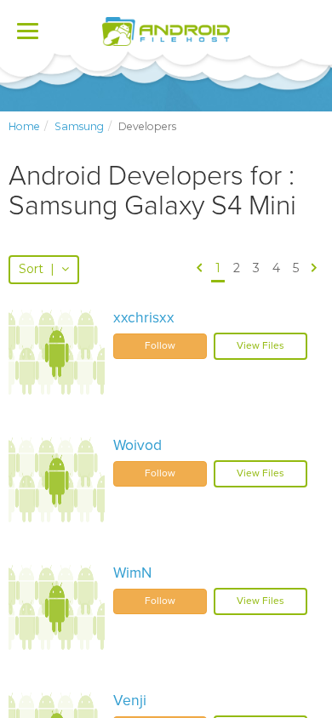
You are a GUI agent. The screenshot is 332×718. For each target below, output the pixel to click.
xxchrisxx (144, 318)
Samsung (79, 126)
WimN (132, 573)
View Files (260, 345)
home (24, 126)
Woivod (137, 445)
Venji (129, 700)
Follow (160, 345)
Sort (36, 268)
